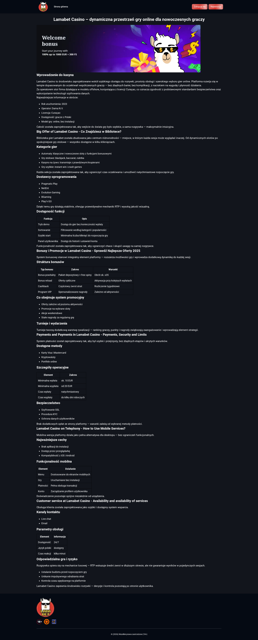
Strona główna (61, 7)
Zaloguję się (199, 6)
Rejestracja (216, 6)
